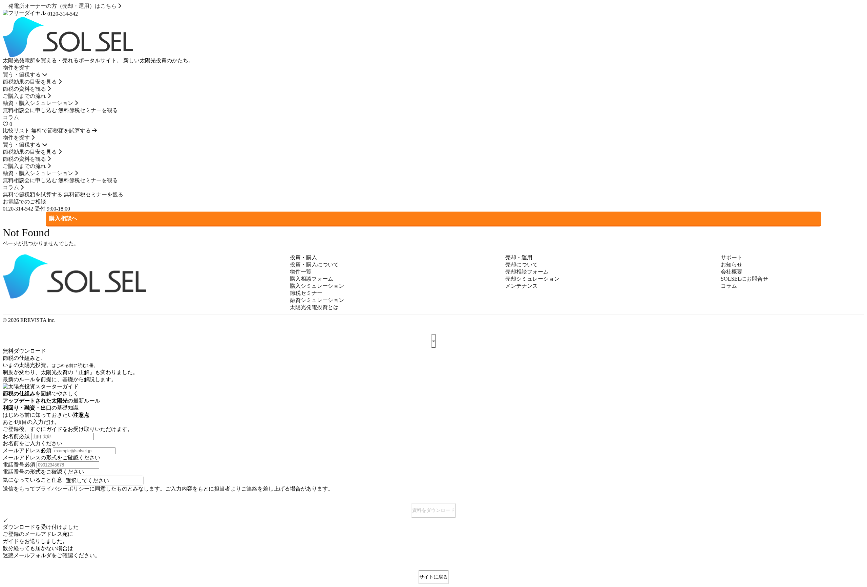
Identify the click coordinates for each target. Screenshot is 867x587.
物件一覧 (301, 272)
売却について (521, 264)
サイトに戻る (433, 577)
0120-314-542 (18, 209)
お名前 (16, 436)
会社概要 (731, 272)
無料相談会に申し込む (30, 110)
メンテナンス (521, 286)
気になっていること (32, 480)
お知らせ (731, 264)
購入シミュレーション (317, 286)
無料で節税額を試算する (32, 194)
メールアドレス (27, 450)
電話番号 (19, 465)
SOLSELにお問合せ (744, 279)
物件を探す (16, 67)
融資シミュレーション (317, 300)
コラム (11, 117)
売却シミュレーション (532, 279)
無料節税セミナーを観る (88, 110)
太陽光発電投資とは (314, 307)
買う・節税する (22, 75)
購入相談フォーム (311, 279)
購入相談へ (63, 218)
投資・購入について (314, 264)
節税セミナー (306, 293)
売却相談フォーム (527, 272)
